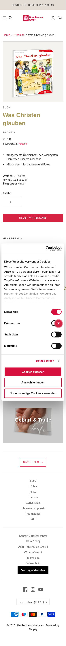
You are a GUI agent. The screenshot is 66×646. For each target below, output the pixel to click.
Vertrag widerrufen (33, 570)
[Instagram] (33, 589)
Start (33, 480)
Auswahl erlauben (32, 382)
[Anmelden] (53, 18)
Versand (22, 144)
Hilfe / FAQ (33, 541)
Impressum (33, 557)
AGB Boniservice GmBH (33, 546)
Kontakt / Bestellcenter (33, 535)
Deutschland (31, 602)
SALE (33, 519)
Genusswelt (33, 502)
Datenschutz (33, 563)
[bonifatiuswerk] (33, 17)
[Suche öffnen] (10, 18)
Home (6, 34)
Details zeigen (45, 360)
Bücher (33, 486)
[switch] (56, 334)
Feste (33, 491)
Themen (33, 497)
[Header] (4, 18)
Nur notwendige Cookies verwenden (33, 393)
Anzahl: (7, 193)
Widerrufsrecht (33, 552)
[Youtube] (40, 589)
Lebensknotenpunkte (33, 508)
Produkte (19, 34)
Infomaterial (33, 513)
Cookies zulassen (33, 371)
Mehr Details (12, 238)
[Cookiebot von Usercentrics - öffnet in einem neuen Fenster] (46, 248)
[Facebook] (25, 589)
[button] (33, 462)
